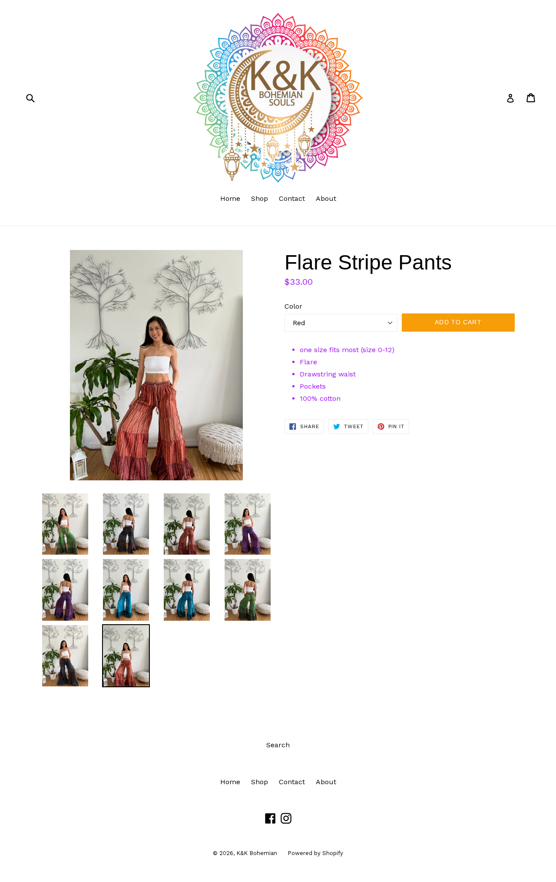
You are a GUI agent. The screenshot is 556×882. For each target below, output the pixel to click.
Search (278, 745)
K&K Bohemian (257, 853)
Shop (259, 198)
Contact (292, 198)
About (326, 198)
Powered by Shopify (315, 853)
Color (293, 306)
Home (230, 198)
